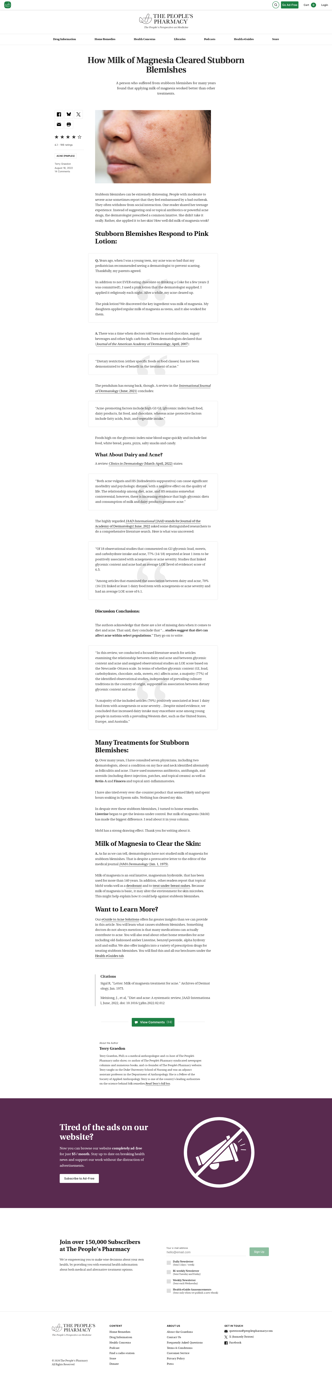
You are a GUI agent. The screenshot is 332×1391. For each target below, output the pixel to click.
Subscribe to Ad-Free (79, 1178)
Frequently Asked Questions (185, 1342)
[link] (59, 114)
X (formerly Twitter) (241, 1337)
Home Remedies (105, 39)
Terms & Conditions (179, 1348)
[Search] (275, 4)
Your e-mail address (177, 1248)
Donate (114, 1364)
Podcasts (209, 39)
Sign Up (259, 1251)
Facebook (235, 1342)
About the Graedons (180, 1332)
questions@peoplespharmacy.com (251, 1331)
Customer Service (178, 1353)
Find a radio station (122, 1353)
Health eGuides (244, 39)
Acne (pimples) (66, 156)
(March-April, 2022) (141, 464)
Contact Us (174, 1337)
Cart (309, 5)
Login (324, 5)
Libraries (180, 39)
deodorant (134, 886)
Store (275, 39)
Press (170, 1364)
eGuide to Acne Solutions (120, 919)
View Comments (156, 1022)
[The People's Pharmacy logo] (166, 19)
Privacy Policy (176, 1358)
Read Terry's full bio (158, 1083)
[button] (68, 124)
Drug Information (64, 39)
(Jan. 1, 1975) (143, 864)
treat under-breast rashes (171, 886)
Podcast (114, 1348)
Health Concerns (144, 39)
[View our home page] (7, 5)
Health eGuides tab (109, 956)
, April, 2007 (142, 344)
